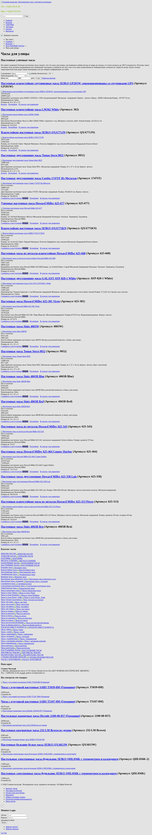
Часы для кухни (7, 604)
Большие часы (7, 567)
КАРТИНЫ (6, 558)
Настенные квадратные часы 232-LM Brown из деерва (36, 730)
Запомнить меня (7, 820)
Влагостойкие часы (9, 570)
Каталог (9, 23)
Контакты (10, 31)
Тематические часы (9, 588)
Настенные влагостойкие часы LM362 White (30, 109)
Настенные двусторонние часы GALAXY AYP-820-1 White (38, 278)
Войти (4, 822)
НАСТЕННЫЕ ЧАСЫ (10, 565)
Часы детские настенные (11, 600)
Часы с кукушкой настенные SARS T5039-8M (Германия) (38, 687)
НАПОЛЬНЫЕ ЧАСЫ (10, 563)
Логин (3, 815)
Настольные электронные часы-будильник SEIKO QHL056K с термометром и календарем (59, 759)
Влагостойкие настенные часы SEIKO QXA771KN (33, 228)
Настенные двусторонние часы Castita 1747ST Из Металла (39, 178)
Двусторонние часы (9, 572)
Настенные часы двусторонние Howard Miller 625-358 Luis (39, 476)
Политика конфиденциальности (19, 799)
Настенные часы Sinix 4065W (20, 326)
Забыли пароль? (12, 829)
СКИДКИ (10, 25)
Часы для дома (7, 602)
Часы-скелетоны (8, 648)
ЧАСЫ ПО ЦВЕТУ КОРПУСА (14, 627)
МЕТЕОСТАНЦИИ (9, 561)
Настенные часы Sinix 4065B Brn (22, 526)
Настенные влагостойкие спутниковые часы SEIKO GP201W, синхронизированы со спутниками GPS (67, 83)
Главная (9, 20)
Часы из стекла (7, 620)
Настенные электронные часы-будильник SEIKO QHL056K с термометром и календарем (59, 773)
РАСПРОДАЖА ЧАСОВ (11, 655)
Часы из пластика (8, 618)
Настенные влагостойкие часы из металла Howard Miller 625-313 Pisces (47, 501)
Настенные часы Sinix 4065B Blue (22, 376)
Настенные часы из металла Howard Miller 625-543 (34, 426)
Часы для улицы (7, 609)
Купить (4, 104)
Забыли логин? (12, 827)
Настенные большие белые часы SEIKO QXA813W (34, 744)
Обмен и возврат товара (15, 797)
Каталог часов (11, 788)
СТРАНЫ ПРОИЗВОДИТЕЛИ (13, 657)
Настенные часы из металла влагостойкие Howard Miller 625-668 (43, 253)
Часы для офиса (7, 606)
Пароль (4, 818)
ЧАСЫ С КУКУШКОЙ (10, 659)
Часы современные (9, 643)
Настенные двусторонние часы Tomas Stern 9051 (32, 155)
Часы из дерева (7, 611)
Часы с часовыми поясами (12, 641)
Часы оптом (10, 801)
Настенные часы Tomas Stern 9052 (23, 351)
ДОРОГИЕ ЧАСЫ (8, 556)
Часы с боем (6, 629)
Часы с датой (6, 632)
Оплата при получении (15, 793)
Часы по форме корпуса (11, 625)
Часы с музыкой (7, 636)
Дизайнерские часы (9, 574)
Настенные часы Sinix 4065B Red (22, 401)
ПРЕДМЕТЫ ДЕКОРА (10, 652)
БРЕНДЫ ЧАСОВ (8, 554)
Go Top (4, 833)
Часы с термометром (9, 639)
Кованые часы (7, 577)
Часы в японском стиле (10, 590)
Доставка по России (14, 791)
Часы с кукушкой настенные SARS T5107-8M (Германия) (38, 701)
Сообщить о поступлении (11, 198)
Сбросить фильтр (48, 78)
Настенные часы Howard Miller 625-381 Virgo (30, 301)
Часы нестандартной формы (12, 623)
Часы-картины (7, 646)
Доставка (9, 27)
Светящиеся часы (8, 584)
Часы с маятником (8, 634)
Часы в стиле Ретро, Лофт (11, 597)
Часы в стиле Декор (9, 593)
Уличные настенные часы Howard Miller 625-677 (32, 203)
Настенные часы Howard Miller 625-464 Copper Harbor (36, 451)
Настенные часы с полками (12, 581)
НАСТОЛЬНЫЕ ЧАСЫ (11, 650)
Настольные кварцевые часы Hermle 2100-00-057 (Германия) (40, 715)
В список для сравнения (28, 104)
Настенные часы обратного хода (14, 579)
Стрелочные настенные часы (13, 586)
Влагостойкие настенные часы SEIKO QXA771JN (33, 132)
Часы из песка (7, 616)
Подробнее (12, 104)
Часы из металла (8, 613)
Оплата (9, 29)
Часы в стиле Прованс (10, 595)
